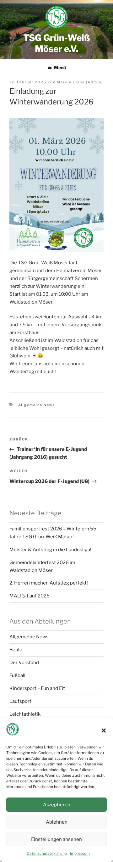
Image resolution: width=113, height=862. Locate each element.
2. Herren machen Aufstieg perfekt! (48, 583)
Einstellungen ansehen (56, 839)
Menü (60, 67)
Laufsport (20, 701)
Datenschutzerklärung (47, 853)
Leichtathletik (24, 714)
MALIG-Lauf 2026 (29, 596)
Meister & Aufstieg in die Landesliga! (50, 549)
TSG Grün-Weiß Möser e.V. (56, 43)
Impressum (80, 853)
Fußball (17, 675)
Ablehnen (56, 822)
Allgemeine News (37, 405)
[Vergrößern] (95, 126)
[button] (103, 730)
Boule (15, 649)
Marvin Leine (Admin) (80, 82)
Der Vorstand (24, 662)
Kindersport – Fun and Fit (37, 688)
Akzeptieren (56, 805)
